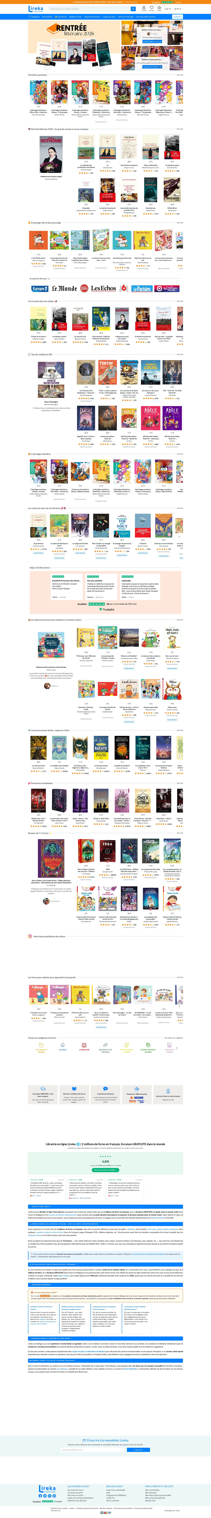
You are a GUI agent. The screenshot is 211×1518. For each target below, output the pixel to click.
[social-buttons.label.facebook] (40, 1498)
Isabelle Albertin (172, 921)
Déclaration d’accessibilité (121, 1511)
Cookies (72, 1511)
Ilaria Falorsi (143, 1017)
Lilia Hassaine (107, 168)
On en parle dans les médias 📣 (42, 301)
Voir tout (180, 75)
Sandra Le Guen (172, 710)
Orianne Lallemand (86, 660)
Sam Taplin (59, 262)
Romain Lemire (143, 546)
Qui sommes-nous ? (76, 1492)
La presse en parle (75, 1495)
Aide (108, 1495)
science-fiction (57, 1233)
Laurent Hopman (150, 395)
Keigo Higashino (163, 770)
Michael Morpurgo (150, 872)
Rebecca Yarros (143, 823)
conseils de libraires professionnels (62, 1216)
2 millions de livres (131, 2)
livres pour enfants (155, 1230)
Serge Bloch (129, 712)
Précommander (142, 102)
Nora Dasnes (163, 546)
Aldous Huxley (59, 768)
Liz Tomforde (38, 823)
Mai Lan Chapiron (38, 260)
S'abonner (138, 1451)
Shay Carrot (59, 823)
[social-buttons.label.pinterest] (54, 1498)
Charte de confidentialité (140, 1511)
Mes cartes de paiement (155, 1500)
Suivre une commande (115, 1492)
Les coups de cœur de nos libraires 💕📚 (47, 508)
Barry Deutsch (175, 876)
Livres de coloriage (126, 17)
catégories (42, 1320)
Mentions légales (105, 1511)
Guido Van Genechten (101, 1017)
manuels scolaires (43, 1233)
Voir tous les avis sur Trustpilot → (105, 1171)
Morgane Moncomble (122, 823)
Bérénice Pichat (80, 339)
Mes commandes (152, 1492)
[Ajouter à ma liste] (46, 82)
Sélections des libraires (77, 1503)
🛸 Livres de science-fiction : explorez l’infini (48, 730)
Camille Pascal (108, 210)
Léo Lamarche (86, 921)
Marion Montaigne (51, 404)
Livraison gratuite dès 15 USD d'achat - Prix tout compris (98, 2)
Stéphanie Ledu (151, 710)
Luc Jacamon (80, 546)
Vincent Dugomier (86, 395)
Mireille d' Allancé (172, 658)
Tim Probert (86, 441)
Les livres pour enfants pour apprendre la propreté (51, 977)
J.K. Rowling (51, 885)
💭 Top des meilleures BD (40, 354)
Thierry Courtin (107, 660)
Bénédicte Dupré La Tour (150, 168)
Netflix (129, 921)
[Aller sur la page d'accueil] (36, 9)
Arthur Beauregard (80, 262)
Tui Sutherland (170, 874)
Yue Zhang (59, 548)
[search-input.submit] (133, 9)
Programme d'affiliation (116, 1497)
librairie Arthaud (158, 1219)
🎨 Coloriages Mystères (39, 454)
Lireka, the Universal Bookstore (81, 1500)
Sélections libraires (93, 17)
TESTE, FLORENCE (38, 1015)
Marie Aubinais (143, 262)
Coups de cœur (109, 17)
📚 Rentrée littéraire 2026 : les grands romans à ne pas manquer (58, 129)
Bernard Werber (38, 768)
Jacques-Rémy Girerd (150, 921)
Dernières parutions (37, 74)
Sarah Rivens (80, 823)
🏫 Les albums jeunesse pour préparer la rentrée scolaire (54, 619)
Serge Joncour (129, 168)
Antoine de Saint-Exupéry (129, 874)
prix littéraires (62, 1370)
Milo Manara (107, 441)
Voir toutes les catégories (174, 1038)
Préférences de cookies (59, 1511)
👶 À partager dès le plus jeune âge (44, 222)
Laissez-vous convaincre (152, 41)
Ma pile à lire (150, 1503)
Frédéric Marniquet (129, 395)
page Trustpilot (64, 1277)
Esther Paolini (164, 341)
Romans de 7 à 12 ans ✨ (40, 833)
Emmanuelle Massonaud (107, 921)
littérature (131, 1230)
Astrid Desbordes (101, 548)
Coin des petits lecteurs (146, 17)
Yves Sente (172, 395)
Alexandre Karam (83, 116)
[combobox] (90, 9)
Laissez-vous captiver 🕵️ (152, 67)
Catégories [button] (35, 17)
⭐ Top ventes (61, 17)
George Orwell (108, 872)
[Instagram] (49, 1498)
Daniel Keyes (80, 770)
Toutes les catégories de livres (42, 1037)
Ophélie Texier (108, 712)
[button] (105, 286)
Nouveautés (47, 17)
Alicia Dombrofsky (38, 115)
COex (177, 1512)
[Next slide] (179, 101)
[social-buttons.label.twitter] (45, 1498)
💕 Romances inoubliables (40, 783)
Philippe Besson (129, 213)
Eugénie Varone (163, 115)
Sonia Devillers (172, 168)
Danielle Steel (101, 821)
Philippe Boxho (101, 341)
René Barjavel (101, 768)
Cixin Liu (143, 770)
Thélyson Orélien (38, 339)
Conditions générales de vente (87, 1511)
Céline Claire (51, 670)
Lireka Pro (177, 17)
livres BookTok (130, 1370)
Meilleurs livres (76, 17)
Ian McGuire (172, 210)
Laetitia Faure (91, 210)
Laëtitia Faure (81, 210)
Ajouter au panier (38, 102)
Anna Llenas (151, 660)
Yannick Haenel (86, 170)
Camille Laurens (38, 546)
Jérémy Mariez (59, 115)
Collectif (108, 395)
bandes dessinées (170, 1230)
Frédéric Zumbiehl (129, 397)
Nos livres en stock (75, 1497)
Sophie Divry (150, 210)
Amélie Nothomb (51, 179)
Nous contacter (112, 1503)
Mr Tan (129, 441)
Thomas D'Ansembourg (122, 548)
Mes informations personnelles (158, 1497)
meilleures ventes (35, 1236)
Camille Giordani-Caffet (129, 658)
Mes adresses (151, 1495)
